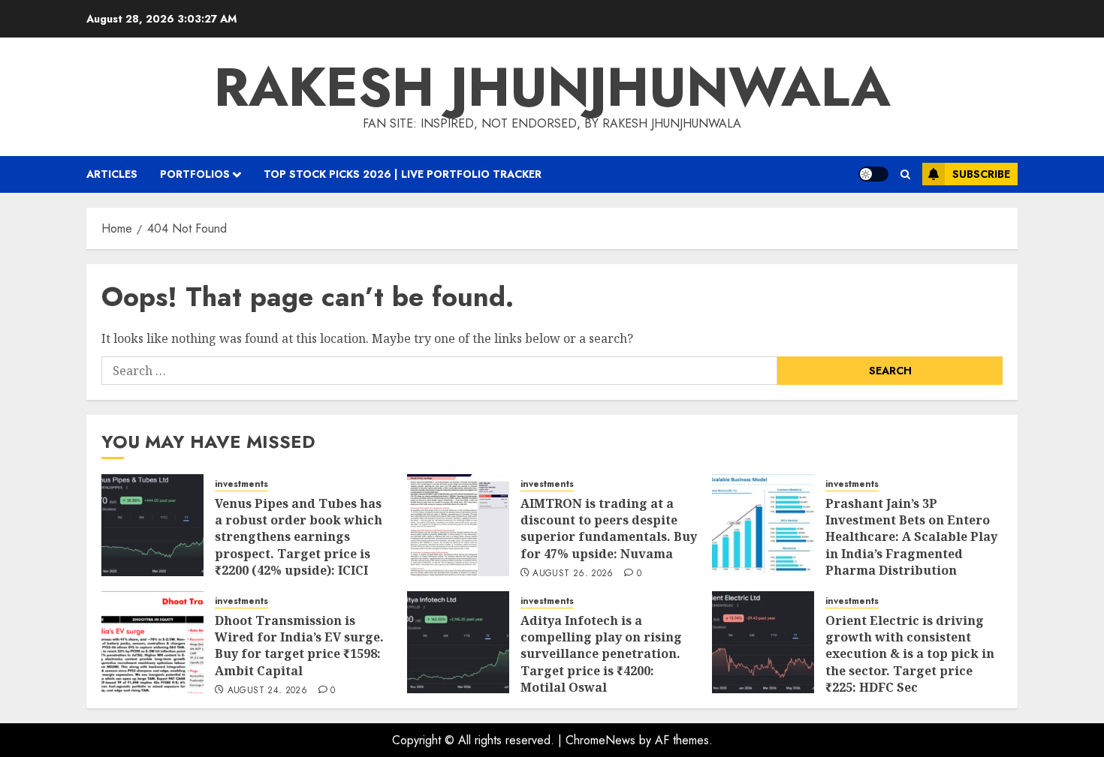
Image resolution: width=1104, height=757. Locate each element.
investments (241, 484)
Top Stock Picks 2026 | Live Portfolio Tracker (402, 174)
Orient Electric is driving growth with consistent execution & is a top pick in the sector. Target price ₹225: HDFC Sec (909, 654)
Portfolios (195, 174)
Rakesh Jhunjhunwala (552, 87)
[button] (905, 174)
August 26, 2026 (572, 574)
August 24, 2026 (267, 691)
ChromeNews (600, 740)
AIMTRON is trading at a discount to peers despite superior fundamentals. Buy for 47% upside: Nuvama (608, 528)
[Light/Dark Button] (873, 174)
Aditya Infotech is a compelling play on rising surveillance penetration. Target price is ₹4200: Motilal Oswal (601, 654)
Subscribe (981, 174)
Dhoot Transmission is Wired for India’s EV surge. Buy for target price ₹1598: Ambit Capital (299, 645)
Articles (111, 174)
